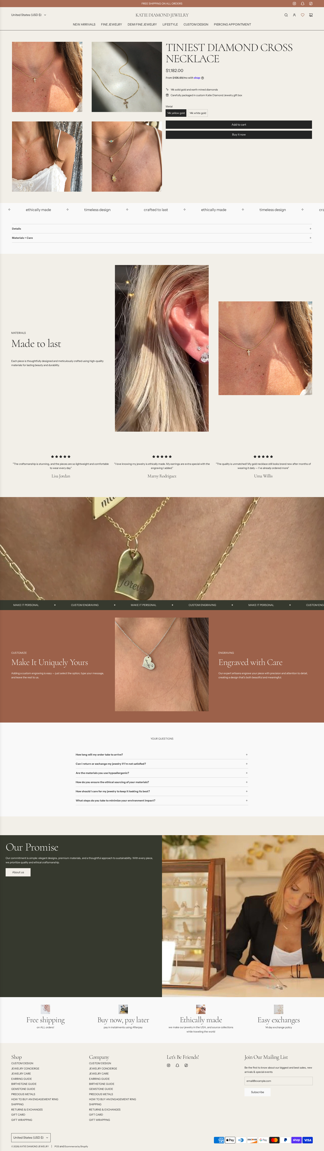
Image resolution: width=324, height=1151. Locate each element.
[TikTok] (311, 3)
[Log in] (294, 15)
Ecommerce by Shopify (76, 1146)
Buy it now (239, 134)
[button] (15, 666)
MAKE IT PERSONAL (93, 605)
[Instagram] (294, 3)
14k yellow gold (176, 113)
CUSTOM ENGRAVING (34, 605)
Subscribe (257, 1092)
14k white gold (198, 113)
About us (18, 872)
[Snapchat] (302, 3)
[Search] (286, 15)
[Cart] (311, 15)
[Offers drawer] (302, 15)
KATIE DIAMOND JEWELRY (162, 15)
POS (57, 1146)
